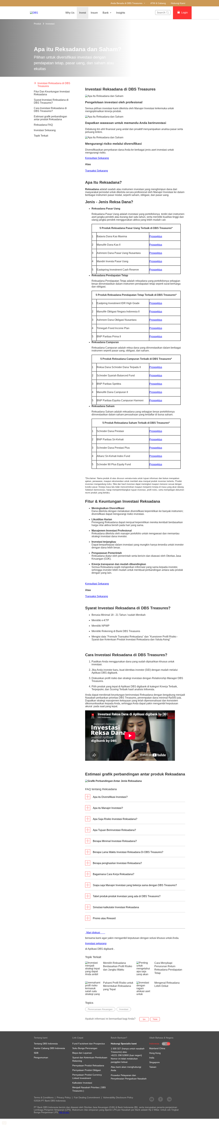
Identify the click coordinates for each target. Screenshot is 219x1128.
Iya (144, 1019)
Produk (37, 23)
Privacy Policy (64, 1097)
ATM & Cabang (158, 3)
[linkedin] (169, 1099)
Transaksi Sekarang (96, 170)
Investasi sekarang (95, 943)
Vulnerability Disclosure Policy (118, 1097)
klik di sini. (64, 1112)
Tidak (155, 1019)
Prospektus (155, 236)
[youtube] (151, 1099)
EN (163, 1044)
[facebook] (160, 1099)
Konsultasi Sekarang (97, 158)
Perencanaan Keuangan (100, 1009)
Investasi (50, 23)
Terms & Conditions (44, 1097)
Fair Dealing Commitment (87, 1097)
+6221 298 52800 (120, 1055)
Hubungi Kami (178, 3)
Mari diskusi (95, 932)
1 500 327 (116, 1048)
